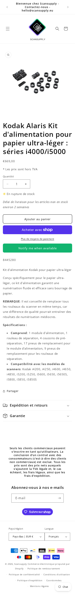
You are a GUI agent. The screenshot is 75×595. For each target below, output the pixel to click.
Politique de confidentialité (24, 574)
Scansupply (20, 563)
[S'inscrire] (59, 498)
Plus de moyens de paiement (37, 238)
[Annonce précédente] (7, 7)
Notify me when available (37, 248)
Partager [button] (13, 391)
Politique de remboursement (44, 568)
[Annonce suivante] (68, 7)
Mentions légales (39, 586)
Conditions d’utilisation (56, 574)
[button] (7, 28)
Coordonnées (54, 580)
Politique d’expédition (29, 580)
